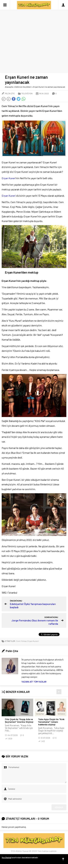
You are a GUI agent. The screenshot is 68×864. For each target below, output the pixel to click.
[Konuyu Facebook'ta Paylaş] (14, 99)
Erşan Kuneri (9, 178)
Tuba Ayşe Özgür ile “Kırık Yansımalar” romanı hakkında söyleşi (51, 722)
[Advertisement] (34, 36)
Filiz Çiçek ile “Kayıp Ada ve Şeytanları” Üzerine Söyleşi (19, 720)
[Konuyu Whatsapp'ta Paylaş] (23, 99)
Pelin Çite (10, 93)
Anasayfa (9, 87)
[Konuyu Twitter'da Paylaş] (18, 99)
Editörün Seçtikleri (23, 87)
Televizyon (27, 93)
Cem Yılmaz (21, 641)
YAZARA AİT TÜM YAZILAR (33, 681)
